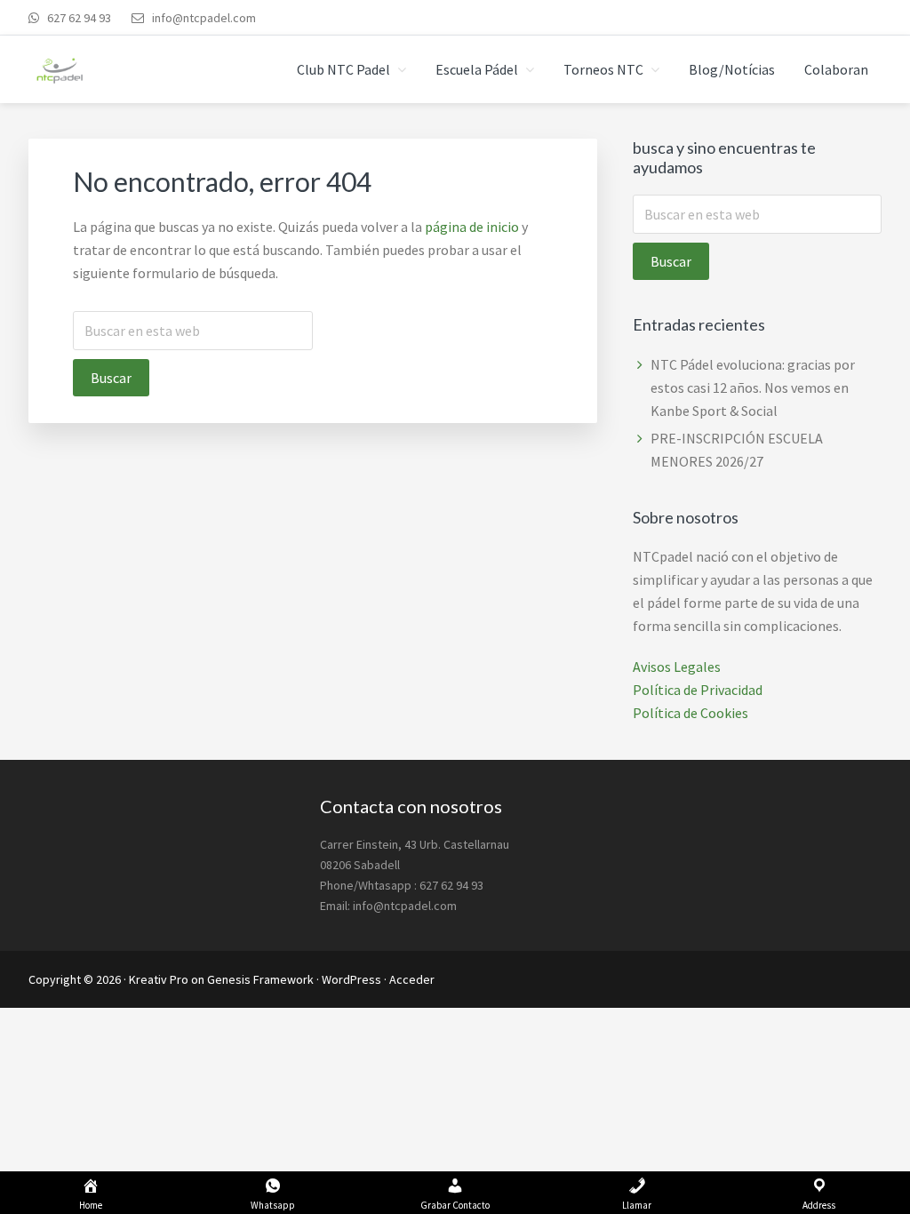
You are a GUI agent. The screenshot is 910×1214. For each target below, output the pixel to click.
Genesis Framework (260, 979)
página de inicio (472, 227)
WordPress (351, 979)
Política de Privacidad (697, 690)
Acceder (412, 979)
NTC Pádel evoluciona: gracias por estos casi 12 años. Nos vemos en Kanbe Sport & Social (753, 387)
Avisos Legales (677, 666)
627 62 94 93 (77, 18)
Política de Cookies (690, 713)
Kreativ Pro (158, 979)
